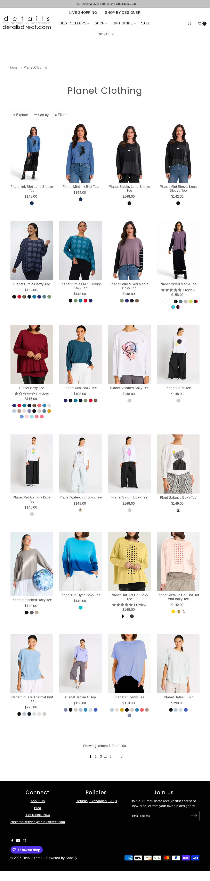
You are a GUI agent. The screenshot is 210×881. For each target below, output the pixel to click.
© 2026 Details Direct (26, 858)
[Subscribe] (194, 816)
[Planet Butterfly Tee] (129, 663)
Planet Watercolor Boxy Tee (80, 497)
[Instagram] (24, 841)
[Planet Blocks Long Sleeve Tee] (129, 153)
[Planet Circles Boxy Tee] (31, 250)
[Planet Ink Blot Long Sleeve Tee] (31, 153)
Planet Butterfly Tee (129, 697)
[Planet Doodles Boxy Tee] (129, 354)
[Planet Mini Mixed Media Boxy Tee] (129, 250)
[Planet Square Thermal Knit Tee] (31, 663)
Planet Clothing (35, 67)
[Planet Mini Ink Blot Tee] (80, 153)
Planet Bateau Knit (178, 697)
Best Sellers (73, 23)
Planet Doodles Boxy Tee (129, 388)
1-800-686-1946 (37, 815)
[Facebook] (12, 841)
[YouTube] (18, 841)
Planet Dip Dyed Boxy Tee (80, 595)
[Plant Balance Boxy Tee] (178, 464)
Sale (145, 23)
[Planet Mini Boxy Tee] (80, 354)
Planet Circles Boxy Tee (31, 284)
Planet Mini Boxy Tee (80, 388)
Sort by (43, 115)
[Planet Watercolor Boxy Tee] (80, 464)
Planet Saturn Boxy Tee (129, 497)
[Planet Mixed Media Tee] (178, 250)
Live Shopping (83, 12)
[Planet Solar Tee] (178, 354)
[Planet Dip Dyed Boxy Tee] (80, 561)
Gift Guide (123, 23)
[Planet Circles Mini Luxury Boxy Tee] (80, 250)
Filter (62, 115)
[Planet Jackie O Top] (80, 663)
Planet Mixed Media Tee (178, 284)
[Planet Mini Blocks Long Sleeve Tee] (178, 153)
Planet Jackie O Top (80, 697)
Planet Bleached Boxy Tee (31, 600)
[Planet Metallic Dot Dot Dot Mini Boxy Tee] (178, 561)
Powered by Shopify (61, 858)
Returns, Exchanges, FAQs (96, 801)
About (105, 34)
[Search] (189, 23)
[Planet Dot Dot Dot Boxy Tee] (129, 561)
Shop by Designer (123, 12)
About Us (38, 801)
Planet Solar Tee (178, 388)
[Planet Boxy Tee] (31, 354)
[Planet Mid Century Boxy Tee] (31, 464)
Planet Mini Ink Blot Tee (81, 186)
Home (13, 67)
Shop (100, 23)
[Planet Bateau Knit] (178, 663)
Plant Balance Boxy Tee (178, 497)
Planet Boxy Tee (31, 388)
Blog (37, 808)
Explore (22, 115)
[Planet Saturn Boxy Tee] (129, 464)
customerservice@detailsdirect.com (37, 822)
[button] (171, 290)
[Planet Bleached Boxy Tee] (31, 564)
